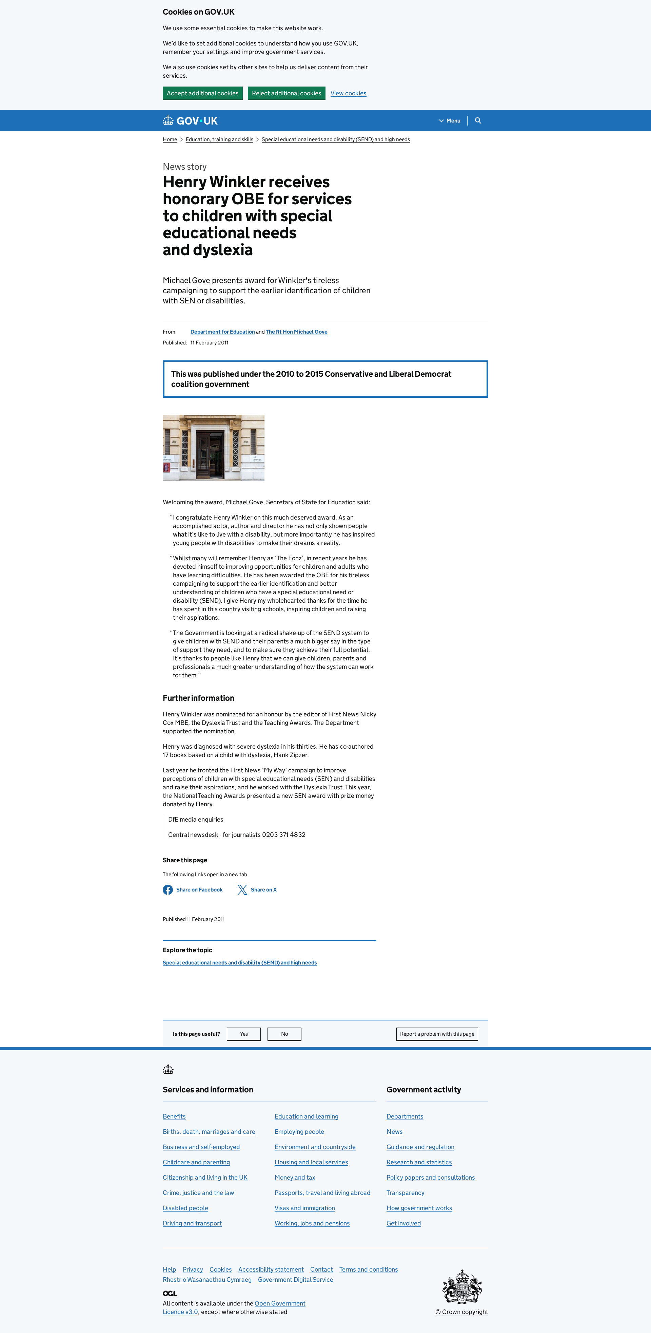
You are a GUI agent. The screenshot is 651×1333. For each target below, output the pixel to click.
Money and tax (295, 1177)
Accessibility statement (271, 1269)
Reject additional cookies (286, 93)
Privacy (193, 1269)
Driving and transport (192, 1223)
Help (169, 1269)
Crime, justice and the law (198, 1193)
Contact (321, 1269)
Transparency (406, 1193)
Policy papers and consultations (431, 1177)
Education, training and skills (219, 139)
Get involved (404, 1223)
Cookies (221, 1269)
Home (170, 139)
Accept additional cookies (203, 93)
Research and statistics (419, 1162)
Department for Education (223, 331)
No (291, 1034)
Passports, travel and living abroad (323, 1193)
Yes (250, 1034)
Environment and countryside (315, 1147)
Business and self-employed (201, 1147)
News (395, 1131)
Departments (405, 1116)
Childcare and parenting (196, 1162)
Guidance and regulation (420, 1147)
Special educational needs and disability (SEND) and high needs (336, 139)
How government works (419, 1208)
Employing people (299, 1131)
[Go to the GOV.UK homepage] (190, 120)
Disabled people (185, 1208)
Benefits (174, 1116)
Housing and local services (311, 1162)
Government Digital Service (295, 1279)
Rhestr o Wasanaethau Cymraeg (207, 1279)
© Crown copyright (461, 1312)
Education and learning (306, 1116)
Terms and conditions (368, 1269)
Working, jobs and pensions (312, 1223)
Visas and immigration (305, 1208)
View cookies (349, 93)
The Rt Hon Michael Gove (297, 331)
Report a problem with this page (437, 1034)
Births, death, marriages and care (209, 1131)
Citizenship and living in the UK (205, 1177)
